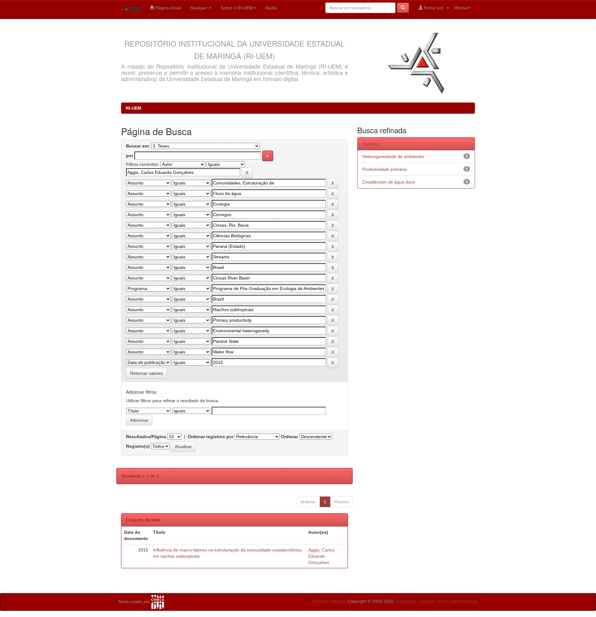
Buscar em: (138, 145)
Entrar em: (434, 7)
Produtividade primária (384, 169)
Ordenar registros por (210, 436)
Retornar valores (146, 373)
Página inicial (167, 7)
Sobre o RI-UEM (237, 7)
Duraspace (405, 601)
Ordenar (289, 436)
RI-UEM (133, 108)
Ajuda (271, 7)
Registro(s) (138, 446)
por (129, 155)
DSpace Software (329, 601)
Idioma (460, 7)
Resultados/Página (146, 436)
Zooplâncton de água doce (388, 181)
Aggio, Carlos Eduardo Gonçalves (321, 556)
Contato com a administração (449, 601)
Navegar (199, 7)
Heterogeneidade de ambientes (393, 156)
